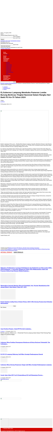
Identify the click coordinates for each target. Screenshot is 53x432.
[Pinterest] (12, 106)
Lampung (7, 54)
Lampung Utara (8, 68)
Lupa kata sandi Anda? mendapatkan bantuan (10, 40)
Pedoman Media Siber (8, 428)
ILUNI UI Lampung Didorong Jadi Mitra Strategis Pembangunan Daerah (22, 354)
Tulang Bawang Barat (9, 72)
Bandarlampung (6, 75)
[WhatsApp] (17, 106)
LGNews (3, 101)
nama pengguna (16, 36)
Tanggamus (8, 63)
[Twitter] (8, 106)
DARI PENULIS (18, 252)
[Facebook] (3, 106)
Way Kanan (8, 74)
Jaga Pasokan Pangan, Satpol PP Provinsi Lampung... (16, 329)
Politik (4, 57)
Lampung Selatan (9, 64)
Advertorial (5, 59)
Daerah (4, 56)
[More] (22, 106)
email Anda (15, 44)
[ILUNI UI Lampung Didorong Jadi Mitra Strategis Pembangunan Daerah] (4, 351)
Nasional (5, 53)
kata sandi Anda (16, 38)
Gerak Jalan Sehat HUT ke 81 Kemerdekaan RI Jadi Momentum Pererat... (22, 375)
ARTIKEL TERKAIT (6, 252)
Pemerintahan (6, 58)
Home (4, 52)
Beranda (2, 83)
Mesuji (7, 73)
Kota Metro (5, 77)
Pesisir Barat (6, 79)
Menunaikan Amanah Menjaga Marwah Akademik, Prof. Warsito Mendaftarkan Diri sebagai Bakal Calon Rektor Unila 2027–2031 (25, 286)
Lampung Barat (8, 69)
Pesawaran (8, 62)
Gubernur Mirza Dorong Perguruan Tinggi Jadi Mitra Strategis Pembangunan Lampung (26, 364)
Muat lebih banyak (5, 379)
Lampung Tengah (9, 65)
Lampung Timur (8, 67)
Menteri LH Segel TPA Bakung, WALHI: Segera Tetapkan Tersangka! (23, 247)
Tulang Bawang (8, 70)
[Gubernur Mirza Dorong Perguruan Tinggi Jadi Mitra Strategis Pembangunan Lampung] (4, 362)
